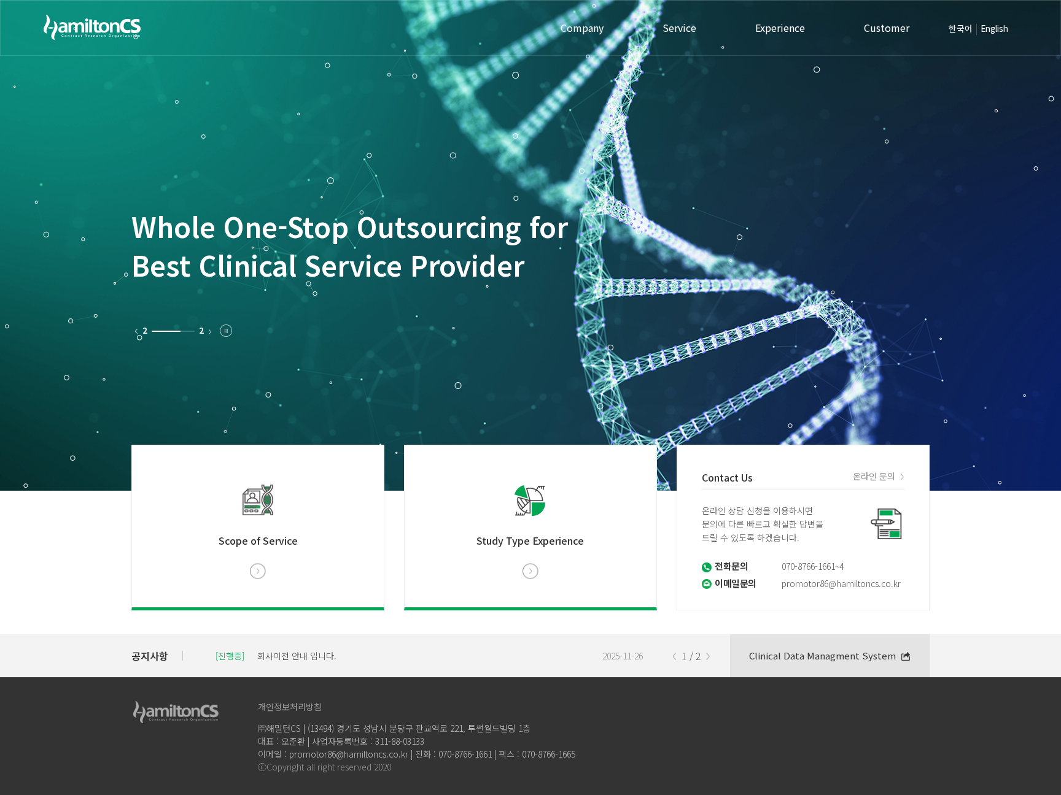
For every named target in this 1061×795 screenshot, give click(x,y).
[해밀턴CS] (92, 28)
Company (582, 27)
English (994, 28)
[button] (708, 656)
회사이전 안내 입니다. (296, 656)
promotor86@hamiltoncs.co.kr (841, 583)
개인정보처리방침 (290, 707)
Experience (780, 27)
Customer (886, 27)
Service (679, 27)
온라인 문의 (874, 476)
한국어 (961, 28)
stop (226, 331)
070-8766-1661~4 (813, 566)
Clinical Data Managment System (822, 655)
